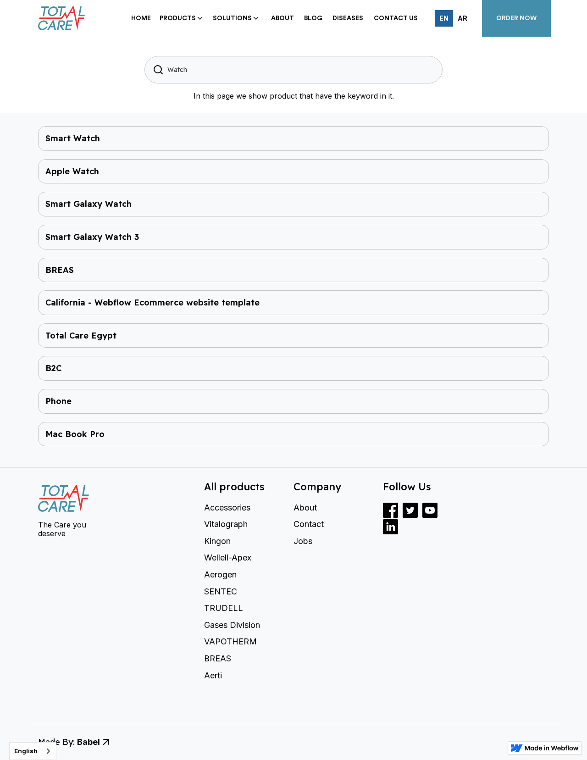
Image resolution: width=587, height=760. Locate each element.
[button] (181, 18)
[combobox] (32, 751)
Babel (88, 742)
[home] (77, 18)
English (26, 750)
